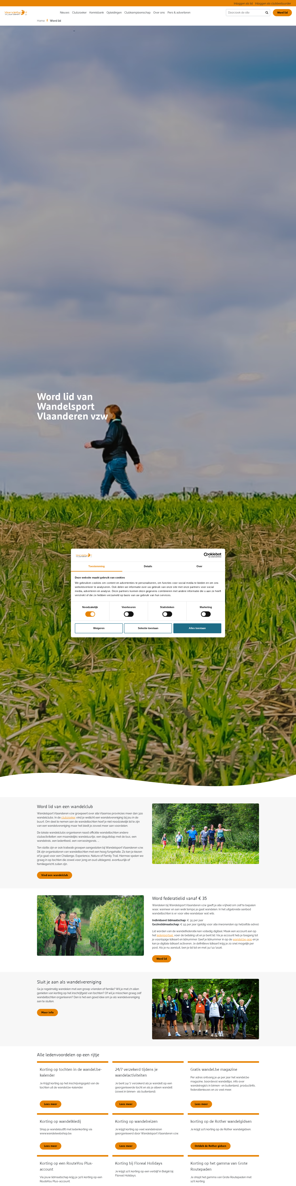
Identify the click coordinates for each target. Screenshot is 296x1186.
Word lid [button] (161, 958)
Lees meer (50, 1104)
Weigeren (98, 628)
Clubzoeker (79, 12)
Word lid (282, 12)
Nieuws (64, 12)
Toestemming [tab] (96, 566)
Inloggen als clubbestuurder (273, 3)
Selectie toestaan (148, 628)
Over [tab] (199, 566)
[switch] (129, 614)
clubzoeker (68, 817)
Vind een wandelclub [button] (54, 875)
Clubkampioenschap (137, 12)
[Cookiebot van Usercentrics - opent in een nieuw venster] (206, 555)
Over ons (159, 12)
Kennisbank (96, 12)
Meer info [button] (47, 1012)
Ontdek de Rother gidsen (210, 1146)
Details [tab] (148, 566)
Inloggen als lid (243, 3)
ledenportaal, (165, 935)
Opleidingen (114, 12)
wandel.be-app (242, 939)
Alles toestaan (197, 628)
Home (41, 20)
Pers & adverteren (179, 12)
